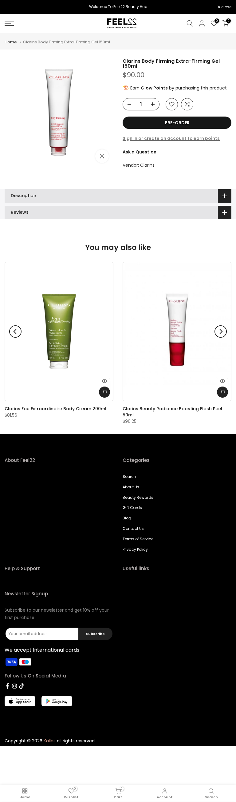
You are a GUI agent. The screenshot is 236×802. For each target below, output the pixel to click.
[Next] (220, 331)
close (12, 7)
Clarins (147, 165)
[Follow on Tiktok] (21, 686)
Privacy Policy (135, 549)
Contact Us (133, 528)
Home (11, 42)
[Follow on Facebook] (7, 686)
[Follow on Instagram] (14, 686)
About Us (131, 487)
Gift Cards (132, 507)
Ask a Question (139, 152)
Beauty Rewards (138, 497)
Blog (127, 518)
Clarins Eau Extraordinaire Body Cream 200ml (55, 409)
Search (129, 476)
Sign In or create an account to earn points (171, 138)
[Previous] (15, 331)
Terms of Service (138, 539)
